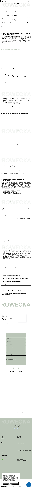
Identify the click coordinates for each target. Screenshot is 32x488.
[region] (11, 479)
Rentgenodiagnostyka (20, 443)
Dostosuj (6, 482)
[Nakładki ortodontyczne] (8, 467)
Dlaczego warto (6, 11)
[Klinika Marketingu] (22, 486)
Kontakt (2, 442)
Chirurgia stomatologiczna (21, 433)
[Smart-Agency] (9, 486)
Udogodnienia (13, 11)
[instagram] (17, 412)
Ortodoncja (19, 437)
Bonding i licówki (4, 435)
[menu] (31, 1)
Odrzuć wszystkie (14, 482)
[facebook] (19, 412)
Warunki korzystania (11, 359)
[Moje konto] (28, 1)
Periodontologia (19, 438)
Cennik (2, 437)
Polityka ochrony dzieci (4, 452)
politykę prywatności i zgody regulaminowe (17, 357)
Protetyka (18, 442)
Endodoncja (19, 435)
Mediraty (2, 441)
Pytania (17, 11)
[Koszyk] (27, 1)
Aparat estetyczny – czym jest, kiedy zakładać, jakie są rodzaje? (22, 461)
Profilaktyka (19, 441)
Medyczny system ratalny (20, 452)
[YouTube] (17, 428)
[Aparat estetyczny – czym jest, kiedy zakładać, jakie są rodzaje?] (23, 459)
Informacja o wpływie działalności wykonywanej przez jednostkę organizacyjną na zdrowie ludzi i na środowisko (24, 450)
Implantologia (19, 436)
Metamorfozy (3, 438)
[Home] (3, 1)
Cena (2, 11)
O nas (2, 433)
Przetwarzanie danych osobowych (6, 449)
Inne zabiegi (3, 486)
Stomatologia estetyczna (21, 444)
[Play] (22, 318)
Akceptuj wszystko (11, 484)
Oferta (2, 436)
